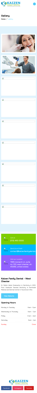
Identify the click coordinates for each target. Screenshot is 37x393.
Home (3, 19)
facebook (6, 388)
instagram (17, 388)
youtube (29, 388)
